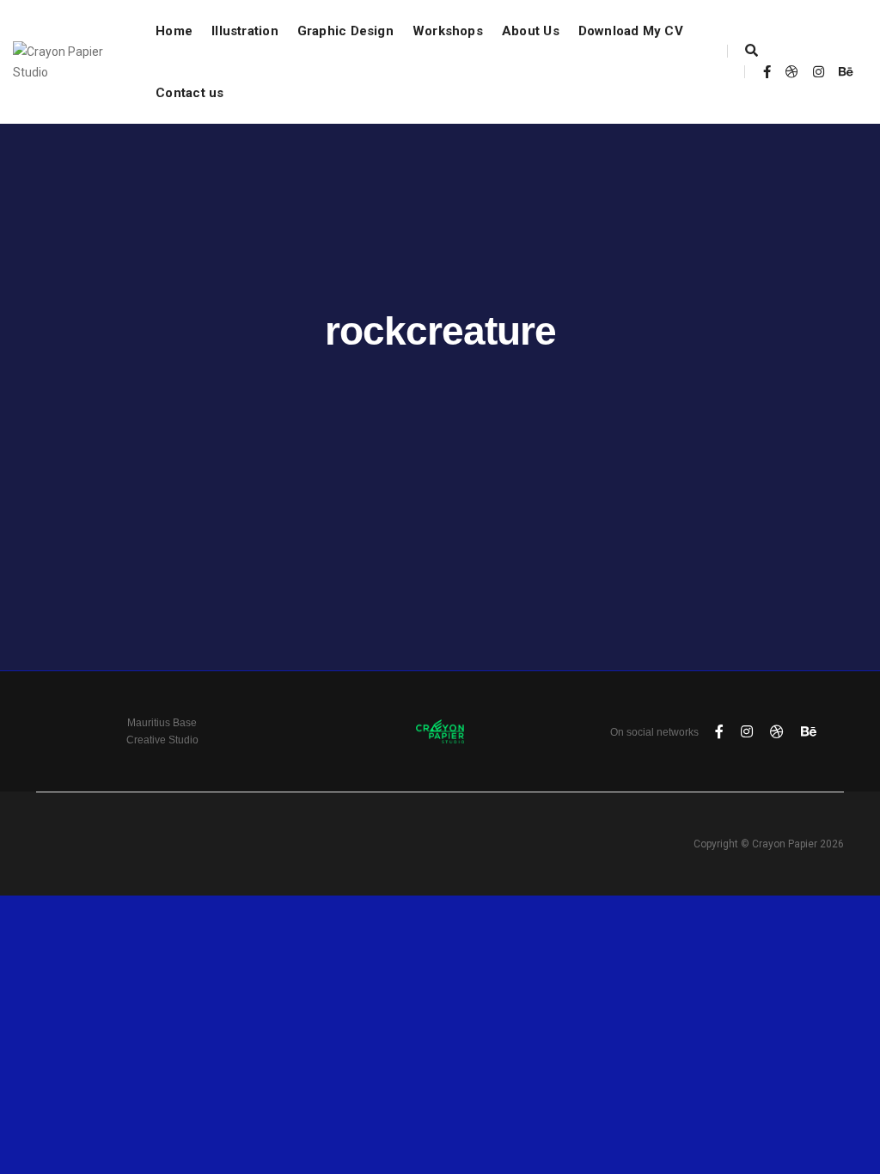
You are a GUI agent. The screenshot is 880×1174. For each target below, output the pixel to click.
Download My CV (630, 31)
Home (174, 31)
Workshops (447, 31)
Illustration (244, 31)
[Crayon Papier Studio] (66, 61)
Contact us (189, 93)
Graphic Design (345, 31)
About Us (530, 31)
